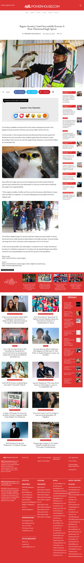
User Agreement (73, 457)
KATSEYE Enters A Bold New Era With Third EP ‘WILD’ (68, 147)
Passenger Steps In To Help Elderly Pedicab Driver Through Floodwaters (69, 197)
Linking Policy (73, 469)
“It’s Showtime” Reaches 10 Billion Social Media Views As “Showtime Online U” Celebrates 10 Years (69, 111)
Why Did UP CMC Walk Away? (69, 373)
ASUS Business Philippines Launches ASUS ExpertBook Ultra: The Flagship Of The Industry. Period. (69, 323)
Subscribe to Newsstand (57, 458)
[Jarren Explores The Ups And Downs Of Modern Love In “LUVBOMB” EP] (79, 153)
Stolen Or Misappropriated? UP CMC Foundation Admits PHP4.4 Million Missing (69, 342)
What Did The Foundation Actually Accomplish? (68, 381)
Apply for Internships (43, 461)
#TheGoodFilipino (68, 163)
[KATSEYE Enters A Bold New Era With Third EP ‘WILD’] (79, 144)
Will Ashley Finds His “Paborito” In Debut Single (68, 187)
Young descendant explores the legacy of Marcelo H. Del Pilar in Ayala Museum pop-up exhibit (69, 135)
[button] (80, 5)
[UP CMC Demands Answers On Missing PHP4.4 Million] (78, 332)
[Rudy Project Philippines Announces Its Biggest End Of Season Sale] (78, 304)
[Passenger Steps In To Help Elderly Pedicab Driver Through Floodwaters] (79, 194)
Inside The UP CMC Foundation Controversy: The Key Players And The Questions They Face (69, 352)
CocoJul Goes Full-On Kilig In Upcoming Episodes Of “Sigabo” (69, 178)
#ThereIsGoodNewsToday (7, 270)
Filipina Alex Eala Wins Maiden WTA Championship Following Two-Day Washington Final (60, 286)
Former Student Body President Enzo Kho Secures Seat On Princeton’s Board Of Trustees (29, 286)
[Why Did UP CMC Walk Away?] (78, 374)
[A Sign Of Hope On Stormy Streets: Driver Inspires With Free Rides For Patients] (79, 164)
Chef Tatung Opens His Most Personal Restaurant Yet (68, 314)
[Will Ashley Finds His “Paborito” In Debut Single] (79, 184)
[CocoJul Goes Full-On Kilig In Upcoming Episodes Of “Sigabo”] (79, 175)
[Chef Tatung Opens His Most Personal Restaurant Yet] (78, 313)
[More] (53, 92)
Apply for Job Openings (44, 457)
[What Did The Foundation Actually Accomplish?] (78, 380)
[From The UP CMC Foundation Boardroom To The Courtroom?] (78, 360)
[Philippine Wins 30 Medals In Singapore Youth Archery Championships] (76, 278)
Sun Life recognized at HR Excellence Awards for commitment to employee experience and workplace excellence (69, 124)
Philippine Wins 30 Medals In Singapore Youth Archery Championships (76, 286)
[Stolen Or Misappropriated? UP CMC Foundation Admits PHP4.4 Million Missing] (78, 340)
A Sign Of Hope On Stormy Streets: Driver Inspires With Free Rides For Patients (69, 167)
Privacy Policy (73, 461)
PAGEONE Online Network (32, 33)
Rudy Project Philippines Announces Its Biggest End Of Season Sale (68, 305)
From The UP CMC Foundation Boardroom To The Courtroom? (69, 361)
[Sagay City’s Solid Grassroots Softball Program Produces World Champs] (45, 278)
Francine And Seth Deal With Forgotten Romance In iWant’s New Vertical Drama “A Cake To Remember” (69, 98)
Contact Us (25, 457)
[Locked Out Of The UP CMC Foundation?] (78, 368)
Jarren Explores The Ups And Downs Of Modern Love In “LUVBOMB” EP (68, 157)
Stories (65, 118)
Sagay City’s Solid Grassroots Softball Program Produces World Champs (44, 286)
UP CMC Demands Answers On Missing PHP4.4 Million (69, 333)
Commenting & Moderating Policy (74, 465)
